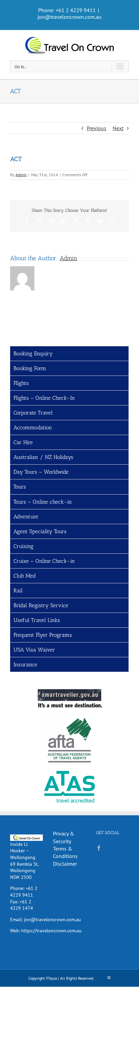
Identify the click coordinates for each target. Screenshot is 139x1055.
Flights (21, 383)
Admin (21, 174)
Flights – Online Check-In (44, 398)
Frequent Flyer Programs (42, 635)
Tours (19, 486)
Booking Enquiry (33, 353)
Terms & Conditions (65, 852)
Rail (18, 590)
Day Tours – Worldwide (40, 472)
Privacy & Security (63, 837)
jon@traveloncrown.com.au (69, 16)
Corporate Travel (33, 412)
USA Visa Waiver (34, 650)
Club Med (24, 576)
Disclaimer (65, 863)
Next (118, 128)
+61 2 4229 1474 (21, 905)
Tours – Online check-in (42, 502)
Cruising (23, 546)
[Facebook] (99, 848)
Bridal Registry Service (40, 605)
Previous (96, 128)
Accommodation (32, 427)
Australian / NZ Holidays (43, 457)
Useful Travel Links (36, 620)
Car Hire (23, 442)
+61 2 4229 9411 (23, 891)
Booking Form (29, 368)
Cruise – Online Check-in (44, 561)
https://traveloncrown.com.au (51, 931)
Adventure (25, 516)
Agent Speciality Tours (39, 531)
